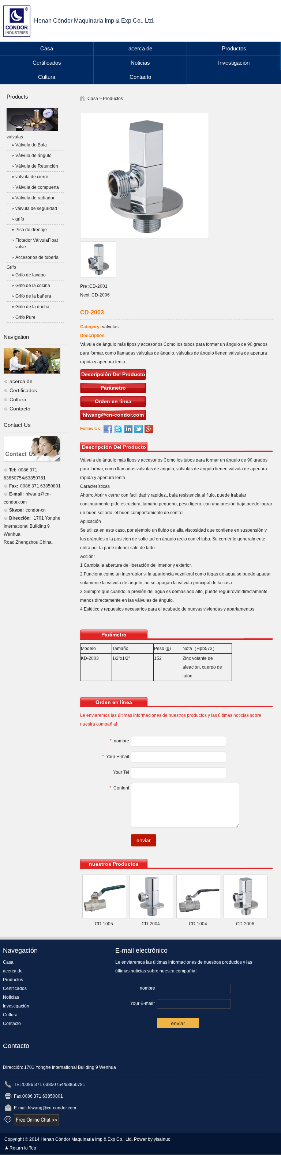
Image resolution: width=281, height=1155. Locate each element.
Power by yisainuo (152, 1139)
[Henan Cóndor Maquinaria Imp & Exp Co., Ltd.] (18, 20)
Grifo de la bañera (33, 296)
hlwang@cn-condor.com (113, 415)
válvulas (15, 136)
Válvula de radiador (35, 197)
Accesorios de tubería (37, 257)
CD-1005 (104, 923)
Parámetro (113, 388)
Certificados (47, 63)
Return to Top (23, 1148)
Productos (234, 48)
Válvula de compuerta (37, 187)
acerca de (140, 48)
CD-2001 (98, 286)
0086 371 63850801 (40, 486)
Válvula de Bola (31, 145)
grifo (19, 219)
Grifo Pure (25, 317)
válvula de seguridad (36, 208)
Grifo (11, 267)
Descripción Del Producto (113, 374)
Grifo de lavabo (30, 275)
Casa (46, 48)
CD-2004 (151, 923)
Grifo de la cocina (32, 285)
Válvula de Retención (36, 166)
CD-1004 (198, 923)
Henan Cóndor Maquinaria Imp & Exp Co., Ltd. (94, 21)
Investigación (234, 63)
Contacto (140, 77)
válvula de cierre (31, 176)
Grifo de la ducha (32, 306)
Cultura (46, 77)
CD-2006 (100, 295)
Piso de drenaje (31, 229)
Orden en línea (113, 401)
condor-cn (36, 510)
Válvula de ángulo (33, 155)
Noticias (140, 63)
